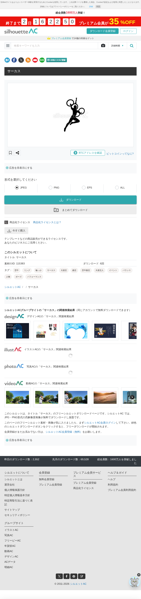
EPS (89, 187)
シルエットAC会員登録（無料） (64, 431)
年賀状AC (10, 545)
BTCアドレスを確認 (90, 152)
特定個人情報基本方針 (17, 495)
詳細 (91, 7)
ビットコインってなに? (120, 153)
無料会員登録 (46, 479)
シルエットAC (12, 286)
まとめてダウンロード (75, 209)
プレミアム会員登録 (50, 484)
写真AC (8, 535)
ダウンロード (74, 199)
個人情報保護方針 (14, 489)
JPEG (23, 187)
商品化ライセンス (83, 488)
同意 (98, 7)
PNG (56, 187)
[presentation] (9, 331)
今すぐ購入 (18, 230)
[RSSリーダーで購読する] (28, 60)
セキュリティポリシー (17, 515)
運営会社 (9, 484)
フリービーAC (12, 540)
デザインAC (11, 556)
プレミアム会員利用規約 (122, 489)
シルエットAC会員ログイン (100, 422)
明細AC (8, 567)
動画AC (8, 551)
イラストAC (11, 529)
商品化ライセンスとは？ (47, 222)
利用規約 (113, 484)
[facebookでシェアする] (14, 60)
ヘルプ (111, 479)
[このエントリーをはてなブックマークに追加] (7, 60)
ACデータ (10, 561)
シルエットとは (13, 479)
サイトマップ (12, 509)
